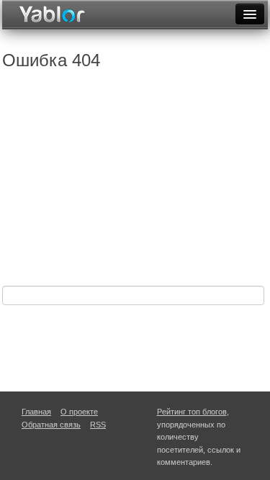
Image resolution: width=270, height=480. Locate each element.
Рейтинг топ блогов (192, 411)
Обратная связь (51, 424)
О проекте (79, 411)
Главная (36, 411)
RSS (98, 424)
